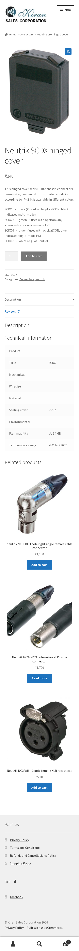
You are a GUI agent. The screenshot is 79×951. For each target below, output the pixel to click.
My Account (13, 944)
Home (12, 34)
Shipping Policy (20, 863)
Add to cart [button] (39, 565)
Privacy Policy (19, 840)
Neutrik (40, 279)
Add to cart (34, 256)
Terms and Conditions (25, 848)
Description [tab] (13, 299)
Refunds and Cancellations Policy (33, 855)
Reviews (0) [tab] (12, 311)
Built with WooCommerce (44, 928)
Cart (61, 940)
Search (39, 944)
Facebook (16, 897)
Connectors (26, 34)
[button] (68, 51)
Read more (39, 678)
